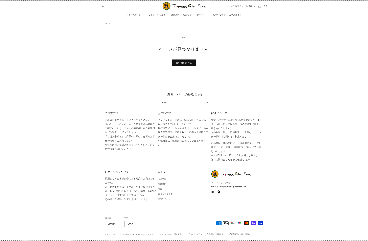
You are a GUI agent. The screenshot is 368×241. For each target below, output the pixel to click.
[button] (103, 6)
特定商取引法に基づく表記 (239, 234)
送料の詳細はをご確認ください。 (232, 159)
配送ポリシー (221, 234)
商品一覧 (162, 179)
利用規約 (210, 234)
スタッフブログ (165, 194)
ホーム (108, 23)
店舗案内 (162, 184)
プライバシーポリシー (195, 234)
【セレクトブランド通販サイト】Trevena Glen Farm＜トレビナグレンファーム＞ (141, 234)
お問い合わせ (164, 199)
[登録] (206, 102)
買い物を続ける (184, 63)
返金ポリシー (179, 234)
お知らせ (162, 189)
